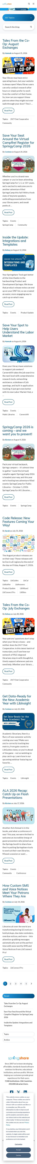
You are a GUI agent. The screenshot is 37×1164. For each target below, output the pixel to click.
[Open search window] (29, 4)
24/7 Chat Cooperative (19, 119)
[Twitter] (18, 1092)
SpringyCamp (7, 225)
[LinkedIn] (25, 1092)
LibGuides (14, 580)
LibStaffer (6, 584)
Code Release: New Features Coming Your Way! (18, 521)
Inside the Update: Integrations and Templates (15, 240)
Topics (6, 1034)
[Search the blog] (31, 27)
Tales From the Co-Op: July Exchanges (16, 606)
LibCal (25, 580)
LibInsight (25, 778)
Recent (6, 996)
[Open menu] (33, 4)
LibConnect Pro (8, 592)
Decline (18, 1155)
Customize (18, 1144)
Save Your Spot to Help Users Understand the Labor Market (18, 330)
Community (7, 123)
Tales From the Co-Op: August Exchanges (16, 44)
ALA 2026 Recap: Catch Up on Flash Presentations (15, 794)
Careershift (24, 414)
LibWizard (24, 588)
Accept (18, 1150)
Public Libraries (8, 414)
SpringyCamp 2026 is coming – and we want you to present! (17, 430)
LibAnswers (20, 584)
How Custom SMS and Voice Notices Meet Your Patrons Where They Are (15, 891)
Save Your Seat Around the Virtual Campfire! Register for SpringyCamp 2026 (18, 140)
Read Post (8, 110)
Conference (21, 873)
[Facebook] (11, 1092)
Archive (7, 1040)
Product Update (27, 312)
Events (13, 221)
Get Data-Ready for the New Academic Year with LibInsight (16, 699)
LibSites (23, 592)
